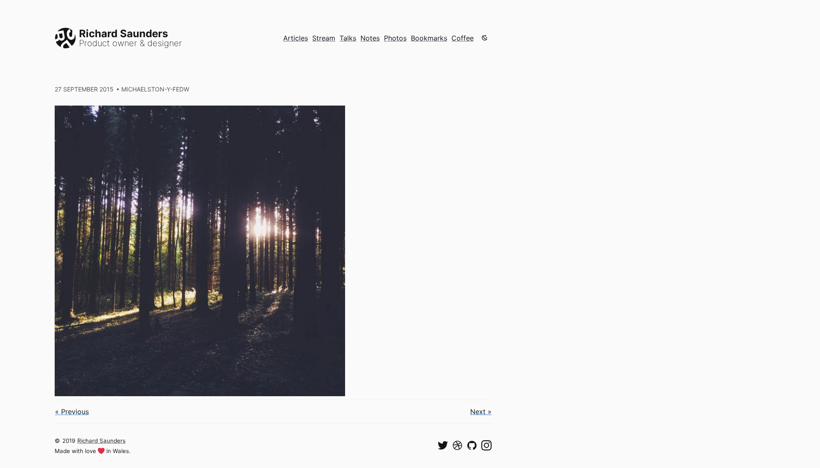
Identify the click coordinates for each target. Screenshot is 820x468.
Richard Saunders (101, 440)
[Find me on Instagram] (486, 445)
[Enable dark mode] (484, 37)
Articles (295, 38)
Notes (370, 38)
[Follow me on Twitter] (442, 445)
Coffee (462, 38)
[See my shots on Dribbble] (457, 445)
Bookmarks (429, 38)
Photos (395, 38)
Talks (348, 38)
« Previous (72, 411)
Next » (481, 411)
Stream (323, 38)
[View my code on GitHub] (471, 445)
